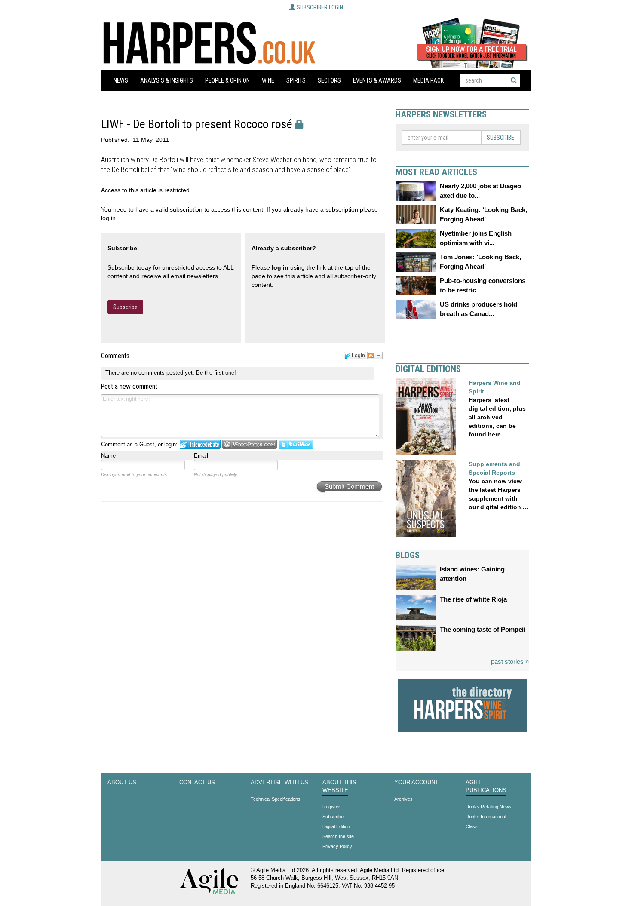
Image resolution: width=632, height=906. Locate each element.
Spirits (296, 80)
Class (472, 826)
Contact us (197, 783)
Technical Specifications (276, 799)
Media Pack (428, 80)
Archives (403, 799)
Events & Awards (377, 80)
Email (201, 455)
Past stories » (510, 661)
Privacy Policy (337, 846)
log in (280, 267)
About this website (339, 786)
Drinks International (486, 816)
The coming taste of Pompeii (482, 629)
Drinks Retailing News (489, 806)
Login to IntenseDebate (200, 444)
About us (121, 783)
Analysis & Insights (166, 80)
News (121, 80)
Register (331, 806)
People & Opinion (227, 80)
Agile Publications (486, 786)
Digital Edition (336, 826)
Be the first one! (216, 372)
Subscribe (125, 307)
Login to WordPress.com (249, 444)
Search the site (338, 836)
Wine (268, 80)
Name (108, 455)
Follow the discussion (375, 355)
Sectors (329, 80)
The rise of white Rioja (473, 599)
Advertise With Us (279, 783)
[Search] (513, 80)
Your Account (416, 783)
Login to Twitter (296, 444)
